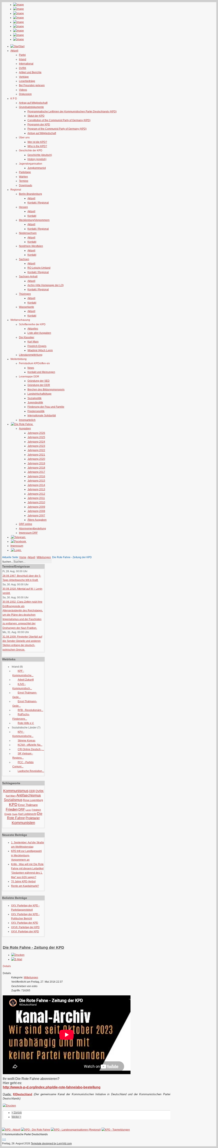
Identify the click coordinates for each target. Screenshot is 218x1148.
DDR (32, 791)
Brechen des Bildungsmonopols (46, 389)
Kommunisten (23, 823)
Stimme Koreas (26, 740)
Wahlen (23, 176)
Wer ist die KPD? (37, 141)
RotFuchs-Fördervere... (21, 716)
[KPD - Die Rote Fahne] (35, 1129)
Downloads (25, 185)
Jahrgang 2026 (36, 432)
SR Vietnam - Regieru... (22, 755)
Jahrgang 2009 (36, 506)
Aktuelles (32, 328)
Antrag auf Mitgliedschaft (33, 102)
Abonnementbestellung (32, 528)
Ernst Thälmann (28, 805)
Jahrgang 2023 (36, 445)
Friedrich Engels (36, 346)
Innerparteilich (27, 419)
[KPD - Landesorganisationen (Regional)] (76, 1129)
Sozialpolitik (34, 398)
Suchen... (7, 561)
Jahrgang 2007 (36, 515)
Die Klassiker (26, 337)
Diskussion (25, 94)
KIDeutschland (22, 1094)
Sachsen (24, 259)
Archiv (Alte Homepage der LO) (45, 285)
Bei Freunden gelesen (32, 85)
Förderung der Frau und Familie (45, 406)
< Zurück (17, 1112)
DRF (21, 809)
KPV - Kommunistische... (22, 734)
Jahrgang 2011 (36, 498)
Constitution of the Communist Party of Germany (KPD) (58, 120)
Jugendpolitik (35, 402)
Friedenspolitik (35, 411)
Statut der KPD (35, 115)
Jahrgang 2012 (36, 493)
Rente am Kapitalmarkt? (25, 885)
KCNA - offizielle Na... (30, 744)
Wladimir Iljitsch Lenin (40, 350)
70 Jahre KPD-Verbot (23, 881)
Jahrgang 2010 (36, 502)
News (30, 367)
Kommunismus (16, 791)
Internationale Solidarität (41, 415)
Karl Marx (33, 341)
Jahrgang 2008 (36, 511)
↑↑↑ (4, 1139)
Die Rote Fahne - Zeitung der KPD (33, 947)
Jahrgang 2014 (36, 485)
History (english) (36, 159)
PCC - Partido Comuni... (23, 764)
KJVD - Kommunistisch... (22, 686)
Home (22, 557)
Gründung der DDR (38, 385)
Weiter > (16, 1116)
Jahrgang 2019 (36, 463)
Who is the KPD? (37, 146)
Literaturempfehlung (30, 354)
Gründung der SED (38, 380)
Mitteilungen (44, 557)
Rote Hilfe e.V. (26, 723)
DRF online (25, 524)
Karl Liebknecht (27, 814)
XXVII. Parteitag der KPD (25, 927)
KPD (13, 804)
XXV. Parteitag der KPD (24, 922)
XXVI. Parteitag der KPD (25, 931)
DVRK (22, 68)
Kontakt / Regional (38, 202)
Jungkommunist (36, 167)
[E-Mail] (16, 959)
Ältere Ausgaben (37, 519)
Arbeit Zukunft (26, 679)
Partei (22, 54)
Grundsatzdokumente (31, 107)
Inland (22, 59)
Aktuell (31, 198)
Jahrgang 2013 (36, 489)
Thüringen (25, 293)
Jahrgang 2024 (36, 441)
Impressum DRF (28, 532)
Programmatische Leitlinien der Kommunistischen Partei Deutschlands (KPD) (72, 111)
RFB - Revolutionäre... (30, 710)
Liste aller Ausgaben (39, 332)
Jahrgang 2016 (36, 476)
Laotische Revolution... (31, 771)
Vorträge (24, 76)
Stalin (15, 814)
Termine (23, 180)
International (26, 63)
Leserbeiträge (27, 81)
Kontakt (31, 215)
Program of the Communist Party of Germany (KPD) (57, 128)
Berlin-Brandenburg (30, 193)
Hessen (23, 207)
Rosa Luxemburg (33, 800)
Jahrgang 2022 (36, 450)
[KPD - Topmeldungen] (116, 1129)
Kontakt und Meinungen (41, 372)
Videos (23, 89)
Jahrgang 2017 (36, 471)
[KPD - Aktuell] (11, 1129)
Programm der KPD (38, 124)
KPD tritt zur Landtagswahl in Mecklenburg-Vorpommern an (26, 855)
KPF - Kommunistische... (22, 673)
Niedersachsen (28, 233)
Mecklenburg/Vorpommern (34, 220)
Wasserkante (26, 306)
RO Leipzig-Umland (38, 267)
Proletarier (33, 818)
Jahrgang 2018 (36, 467)
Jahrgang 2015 (36, 480)
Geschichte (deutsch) (39, 154)
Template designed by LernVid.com (51, 1143)
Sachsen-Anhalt (28, 276)
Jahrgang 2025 (36, 437)
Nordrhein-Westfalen (31, 246)
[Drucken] (17, 954)
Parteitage (25, 172)
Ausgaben (25, 428)
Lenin (28, 810)
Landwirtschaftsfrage (39, 393)
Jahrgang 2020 (36, 458)
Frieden (12, 809)
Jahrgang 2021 (36, 454)
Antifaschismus (28, 795)
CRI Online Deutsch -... (31, 749)
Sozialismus (13, 800)
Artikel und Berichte (30, 72)
